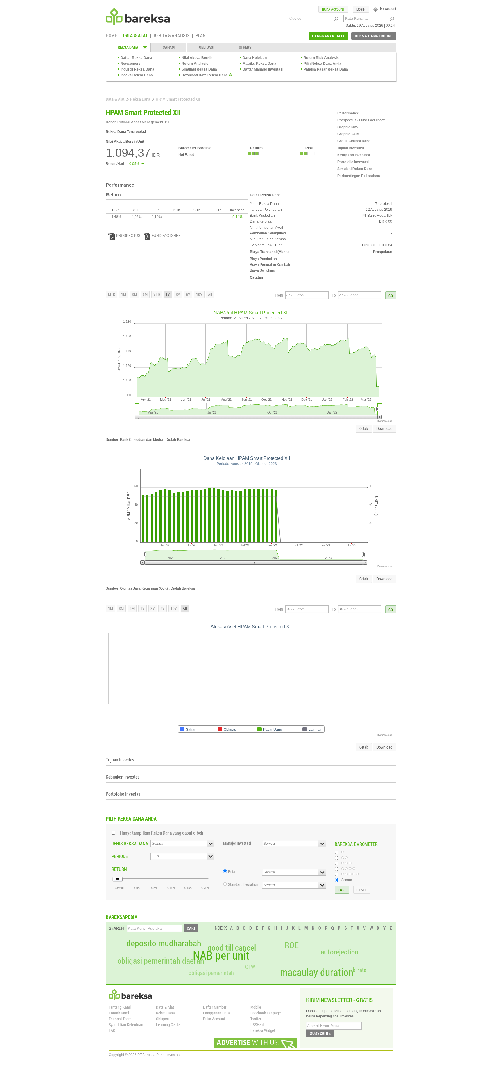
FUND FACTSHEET (167, 236)
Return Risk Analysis (321, 58)
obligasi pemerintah (211, 973)
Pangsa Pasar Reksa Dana (326, 69)
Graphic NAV (347, 127)
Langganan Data (216, 1013)
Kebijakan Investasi (353, 155)
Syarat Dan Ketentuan (126, 1024)
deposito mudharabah (163, 943)
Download (384, 428)
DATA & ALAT (135, 36)
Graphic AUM (348, 134)
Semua (346, 879)
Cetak (363, 428)
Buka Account (214, 1018)
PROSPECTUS (128, 236)
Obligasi (162, 1018)
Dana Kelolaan (255, 58)
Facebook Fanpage (265, 1013)
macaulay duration (316, 972)
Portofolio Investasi (353, 162)
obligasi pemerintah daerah (160, 961)
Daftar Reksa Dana (136, 58)
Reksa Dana (140, 99)
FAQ (112, 1030)
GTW (250, 967)
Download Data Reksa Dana (205, 75)
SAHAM (169, 47)
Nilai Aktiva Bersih (197, 58)
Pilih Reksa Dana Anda (322, 64)
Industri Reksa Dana (137, 69)
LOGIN (360, 9)
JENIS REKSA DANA (130, 843)
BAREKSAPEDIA (121, 917)
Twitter (255, 1018)
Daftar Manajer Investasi (263, 69)
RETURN (119, 869)
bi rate (359, 969)
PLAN (201, 36)
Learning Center (168, 1024)
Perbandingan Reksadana (358, 176)
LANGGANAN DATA (328, 36)
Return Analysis (195, 64)
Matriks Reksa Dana (259, 64)
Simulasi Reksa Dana (199, 69)
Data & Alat (115, 99)
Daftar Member (214, 1007)
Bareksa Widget (262, 1030)
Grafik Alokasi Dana (353, 141)
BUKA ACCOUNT (333, 9)
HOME (111, 36)
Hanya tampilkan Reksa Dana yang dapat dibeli (161, 833)
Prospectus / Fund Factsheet (361, 120)
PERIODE (120, 856)
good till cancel (231, 948)
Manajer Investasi (237, 843)
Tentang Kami (120, 1007)
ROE (291, 945)
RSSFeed (257, 1024)
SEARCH (116, 928)
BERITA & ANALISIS (171, 36)
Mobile (255, 1007)
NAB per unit (221, 955)
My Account (387, 8)
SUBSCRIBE (320, 1033)
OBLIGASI (206, 47)
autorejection (339, 951)
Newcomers (131, 64)
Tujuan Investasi (350, 148)
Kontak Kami (119, 1013)
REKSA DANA (128, 47)
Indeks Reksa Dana (137, 75)
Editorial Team (120, 1018)
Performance (348, 113)
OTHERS (245, 47)
